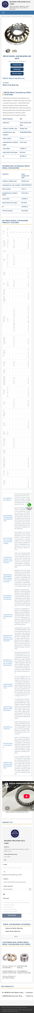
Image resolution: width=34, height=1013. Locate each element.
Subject (5, 879)
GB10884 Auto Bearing (7, 728)
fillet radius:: (7, 139)
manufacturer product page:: (10, 144)
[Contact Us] (29, 506)
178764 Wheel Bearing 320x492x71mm (7, 708)
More (16, 936)
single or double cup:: (10, 128)
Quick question (8, 886)
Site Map (18, 1007)
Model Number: (8, 119)
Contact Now (17, 65)
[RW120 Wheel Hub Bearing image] (17, 34)
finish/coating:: (7, 211)
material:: (6, 123)
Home (3, 16)
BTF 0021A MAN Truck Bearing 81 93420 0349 (7, 541)
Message (6, 898)
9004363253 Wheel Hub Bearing (8, 686)
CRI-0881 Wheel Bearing (7, 499)
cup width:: (6, 149)
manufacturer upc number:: (9, 134)
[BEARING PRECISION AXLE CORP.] (5, 4)
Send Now (12, 915)
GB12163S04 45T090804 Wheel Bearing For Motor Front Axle (7, 578)
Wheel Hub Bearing (17, 16)
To (4, 872)
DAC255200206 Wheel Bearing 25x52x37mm (8, 518)
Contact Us (11, 1007)
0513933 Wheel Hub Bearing (8, 745)
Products (8, 16)
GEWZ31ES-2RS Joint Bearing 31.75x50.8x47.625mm (8, 662)
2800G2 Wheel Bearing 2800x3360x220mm (7, 765)
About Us (4, 1007)
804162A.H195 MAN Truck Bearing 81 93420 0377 (8, 638)
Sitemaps (24, 1007)
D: (3, 156)
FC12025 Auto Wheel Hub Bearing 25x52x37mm (7, 560)
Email (5, 865)
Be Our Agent (17, 73)
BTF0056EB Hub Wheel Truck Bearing (7, 597)
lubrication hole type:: (10, 152)
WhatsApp (17, 69)
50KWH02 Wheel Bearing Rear (8, 616)
